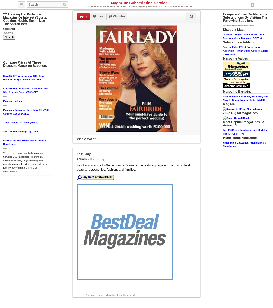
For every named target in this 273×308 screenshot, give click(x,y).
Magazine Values (12, 101)
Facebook (252, 5)
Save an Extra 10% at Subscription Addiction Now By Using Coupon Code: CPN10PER (245, 51)
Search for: (9, 29)
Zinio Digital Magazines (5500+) (20, 122)
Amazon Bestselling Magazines (20, 131)
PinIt (83, 17)
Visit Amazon (86, 139)
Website (118, 16)
